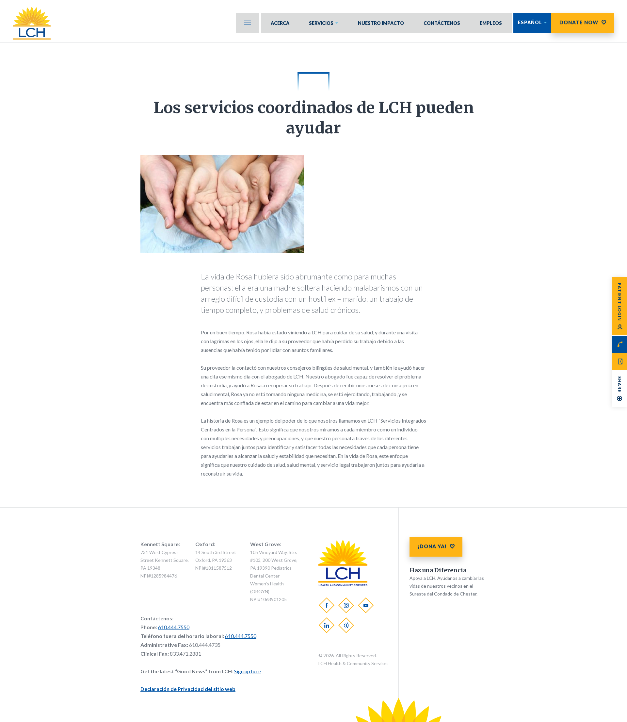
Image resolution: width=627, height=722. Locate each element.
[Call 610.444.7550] (619, 344)
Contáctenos (442, 23)
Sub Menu (247, 23)
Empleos (491, 23)
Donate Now (578, 22)
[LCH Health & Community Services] (35, 23)
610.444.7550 (173, 627)
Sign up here (247, 671)
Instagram (346, 605)
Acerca (280, 23)
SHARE (619, 384)
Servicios (321, 23)
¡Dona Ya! (432, 546)
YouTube (366, 605)
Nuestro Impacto (381, 23)
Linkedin (326, 625)
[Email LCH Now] (619, 361)
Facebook (326, 605)
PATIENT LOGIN (619, 302)
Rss (346, 625)
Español (530, 22)
